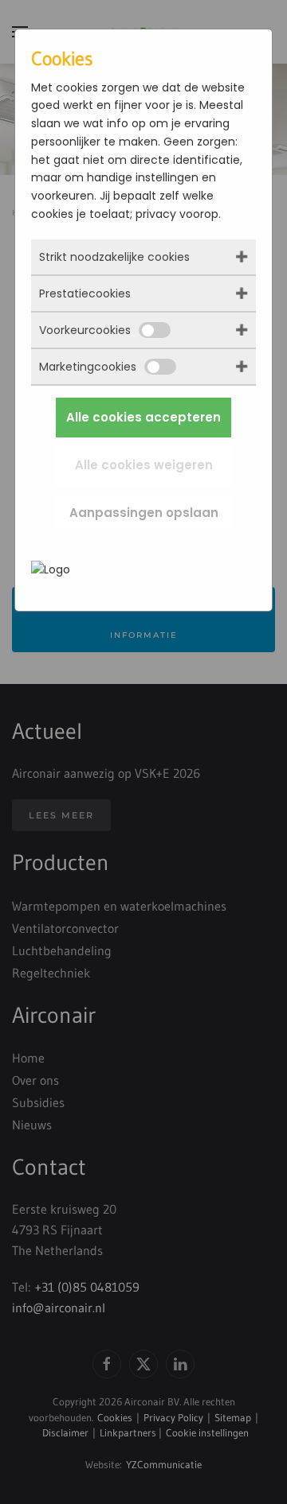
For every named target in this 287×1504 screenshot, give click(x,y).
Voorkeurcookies (85, 330)
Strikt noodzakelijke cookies (114, 257)
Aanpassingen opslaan (143, 512)
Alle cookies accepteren (143, 417)
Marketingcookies (87, 367)
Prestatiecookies (85, 293)
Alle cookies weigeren (144, 465)
